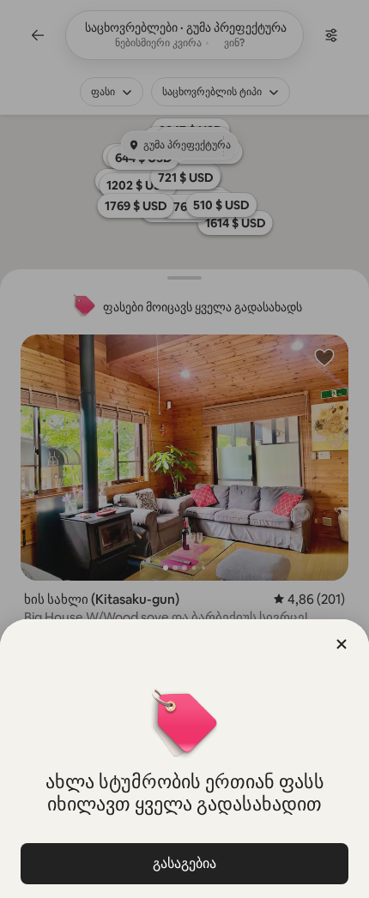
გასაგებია (184, 863)
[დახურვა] (341, 644)
